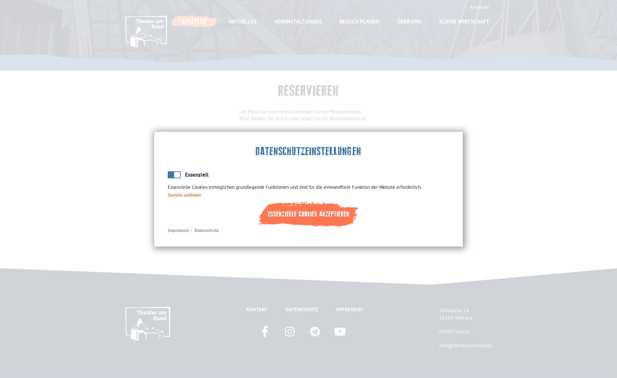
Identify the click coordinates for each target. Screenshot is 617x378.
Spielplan (194, 21)
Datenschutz (206, 230)
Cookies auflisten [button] (184, 195)
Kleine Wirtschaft (464, 21)
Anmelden (479, 7)
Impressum (178, 230)
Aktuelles (242, 21)
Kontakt (257, 309)
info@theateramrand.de (465, 345)
